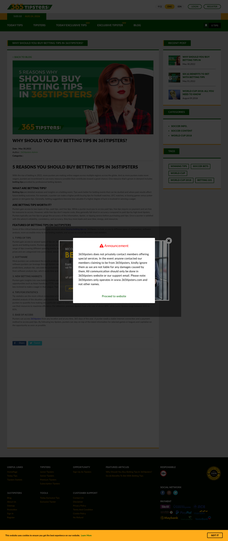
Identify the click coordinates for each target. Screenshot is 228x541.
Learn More (86, 535)
